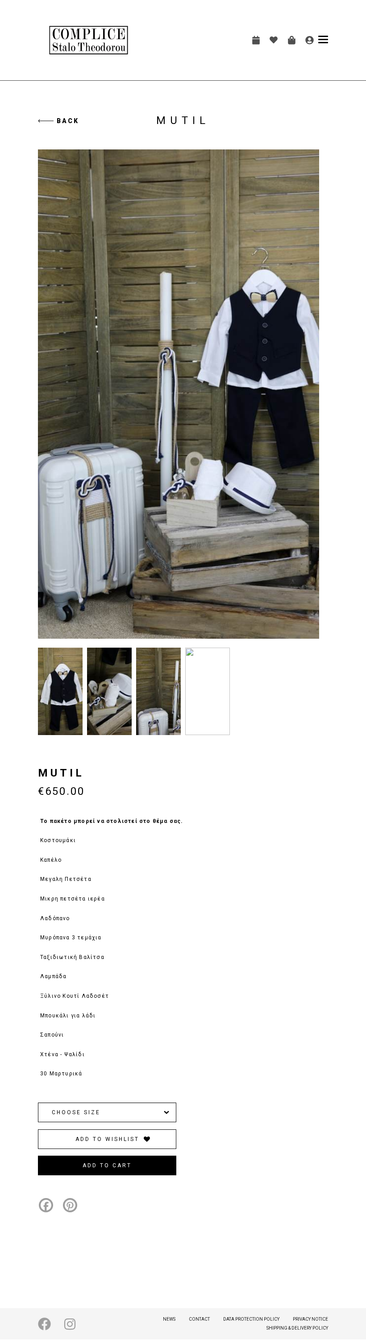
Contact (199, 1319)
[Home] (89, 40)
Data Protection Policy (251, 1319)
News (169, 1319)
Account (309, 40)
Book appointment (256, 40)
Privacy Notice (310, 1319)
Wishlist (274, 40)
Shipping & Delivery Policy (297, 1328)
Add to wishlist (107, 1139)
